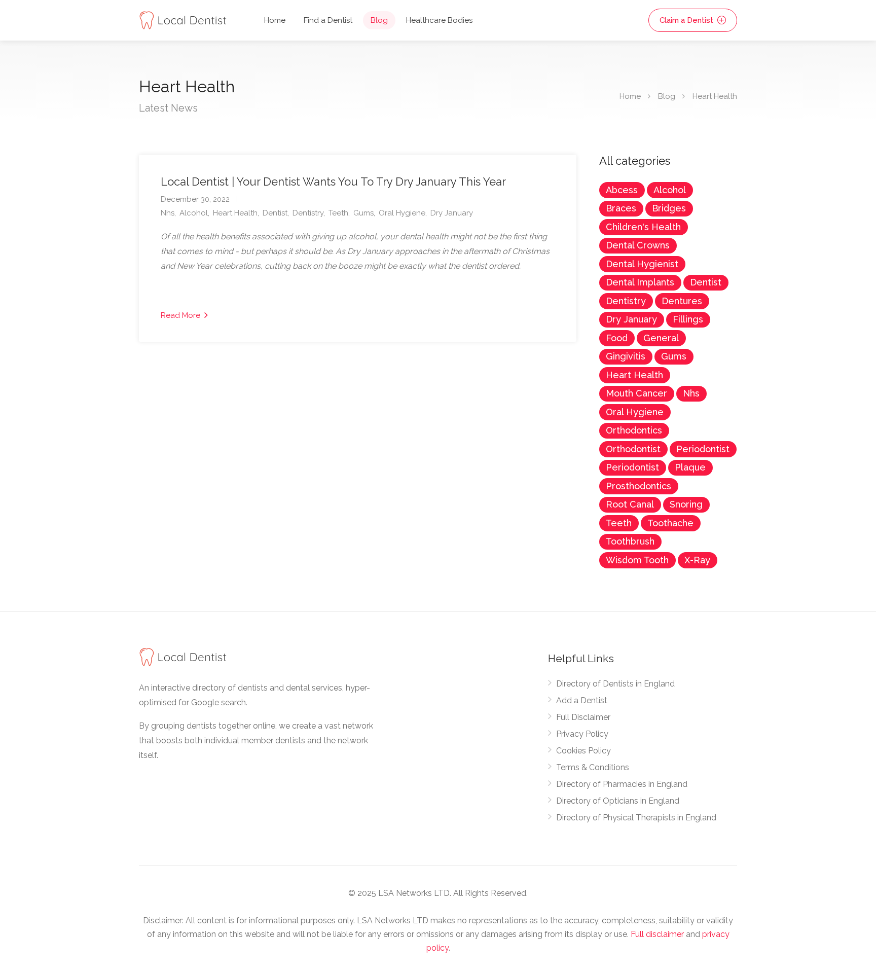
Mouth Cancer (636, 393)
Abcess (622, 190)
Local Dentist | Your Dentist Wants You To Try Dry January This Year (333, 181)
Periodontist (702, 449)
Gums (363, 213)
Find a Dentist (328, 20)
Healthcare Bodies (439, 20)
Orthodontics (634, 430)
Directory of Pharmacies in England (621, 784)
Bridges (669, 208)
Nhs (167, 213)
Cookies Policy (583, 750)
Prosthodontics (638, 486)
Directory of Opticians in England (617, 801)
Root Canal (630, 504)
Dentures (682, 301)
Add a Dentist (581, 700)
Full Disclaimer (583, 717)
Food (617, 338)
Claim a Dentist (687, 20)
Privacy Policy (582, 734)
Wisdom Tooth (637, 560)
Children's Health (643, 227)
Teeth (338, 213)
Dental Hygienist (642, 264)
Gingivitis (625, 356)
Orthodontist (633, 449)
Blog (379, 20)
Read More (181, 315)
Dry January (451, 213)
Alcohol (193, 213)
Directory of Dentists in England (615, 684)
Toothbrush (630, 541)
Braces (621, 208)
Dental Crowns (638, 245)
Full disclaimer (657, 934)
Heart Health (235, 213)
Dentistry (308, 213)
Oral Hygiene (402, 213)
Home (274, 20)
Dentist (275, 213)
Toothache (670, 523)
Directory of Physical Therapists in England (636, 817)
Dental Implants (640, 282)
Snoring (686, 504)
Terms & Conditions (592, 767)
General (661, 338)
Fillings (688, 319)
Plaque (690, 467)
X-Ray (697, 560)
